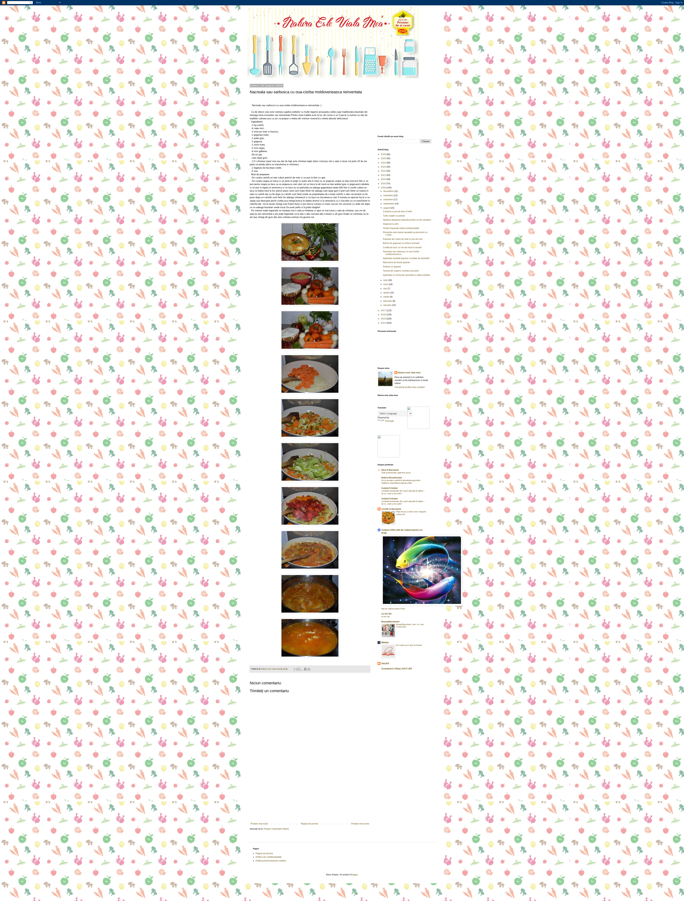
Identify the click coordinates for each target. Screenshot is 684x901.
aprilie (386, 292)
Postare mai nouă (259, 823)
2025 (383, 158)
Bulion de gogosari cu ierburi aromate (401, 243)
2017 (383, 310)
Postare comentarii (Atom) (276, 829)
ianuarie (387, 305)
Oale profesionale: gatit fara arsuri (396, 473)
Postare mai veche (360, 823)
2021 (383, 175)
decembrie (388, 191)
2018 (383, 187)
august (386, 208)
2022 (383, 171)
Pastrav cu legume (392, 266)
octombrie (388, 199)
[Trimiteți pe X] (302, 669)
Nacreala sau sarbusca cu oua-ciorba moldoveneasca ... (401, 252)
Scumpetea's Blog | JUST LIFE (396, 668)
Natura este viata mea (409, 372)
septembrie (389, 203)
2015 (383, 318)
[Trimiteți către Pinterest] (309, 669)
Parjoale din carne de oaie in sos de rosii (403, 239)
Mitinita (385, 642)
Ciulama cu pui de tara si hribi (397, 211)
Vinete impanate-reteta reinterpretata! (401, 228)
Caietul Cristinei (389, 488)
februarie (388, 301)
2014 (383, 323)
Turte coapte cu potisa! (394, 216)
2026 (383, 154)
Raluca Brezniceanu (391, 477)
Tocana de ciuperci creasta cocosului (401, 271)
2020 (383, 179)
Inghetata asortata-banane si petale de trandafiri (406, 258)
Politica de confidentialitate (269, 857)
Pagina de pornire (309, 823)
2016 (383, 314)
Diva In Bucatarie (390, 470)
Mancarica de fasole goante (396, 262)
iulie (385, 280)
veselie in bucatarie (391, 509)
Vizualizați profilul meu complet (410, 387)
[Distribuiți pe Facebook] (305, 669)
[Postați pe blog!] (298, 669)
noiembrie (388, 195)
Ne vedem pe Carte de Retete (409, 645)
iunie (386, 284)
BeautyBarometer (390, 621)
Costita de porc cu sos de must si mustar (402, 247)
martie (386, 297)
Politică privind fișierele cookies (271, 861)
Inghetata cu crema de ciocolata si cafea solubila (406, 275)
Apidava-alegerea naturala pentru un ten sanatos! (407, 220)
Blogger (354, 874)
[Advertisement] (310, 796)
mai (385, 288)
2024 (383, 162)
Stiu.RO (385, 663)
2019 (383, 183)
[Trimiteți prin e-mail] (295, 669)
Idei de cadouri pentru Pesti (393, 609)
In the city (385, 616)
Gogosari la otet (390, 224)
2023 (383, 167)
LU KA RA (386, 614)
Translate (389, 421)
